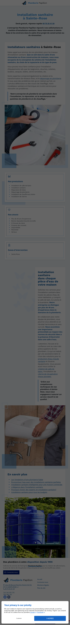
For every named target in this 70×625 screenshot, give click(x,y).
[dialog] (35, 612)
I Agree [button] (50, 618)
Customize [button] (19, 618)
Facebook (40, 612)
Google (32, 612)
